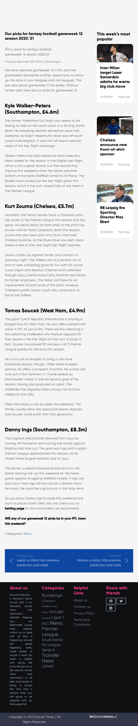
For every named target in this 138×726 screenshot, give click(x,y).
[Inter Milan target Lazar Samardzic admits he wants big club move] (115, 78)
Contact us (82, 607)
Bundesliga (52, 595)
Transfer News (51, 658)
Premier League (50, 631)
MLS (45, 623)
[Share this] (111, 601)
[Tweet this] (121, 601)
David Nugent (53, 61)
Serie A (48, 650)
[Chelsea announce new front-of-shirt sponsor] (115, 147)
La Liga (56, 611)
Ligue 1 (58, 617)
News (27, 533)
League (46, 617)
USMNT (48, 666)
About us (80, 600)
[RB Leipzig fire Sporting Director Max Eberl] (115, 215)
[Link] (115, 283)
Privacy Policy (84, 613)
